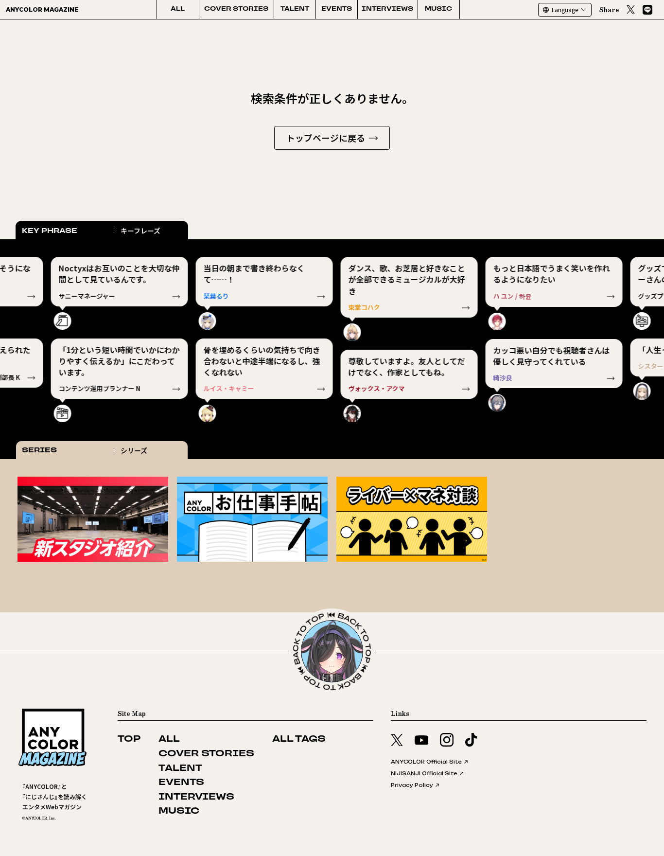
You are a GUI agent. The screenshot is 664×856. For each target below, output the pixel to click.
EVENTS (336, 9)
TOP (129, 739)
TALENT (294, 9)
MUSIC (438, 9)
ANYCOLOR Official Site (426, 762)
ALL (178, 9)
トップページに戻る (325, 137)
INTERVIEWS (387, 9)
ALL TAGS (299, 739)
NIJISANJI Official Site (424, 773)
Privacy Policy (412, 785)
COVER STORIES (236, 9)
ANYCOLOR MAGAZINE (42, 9)
